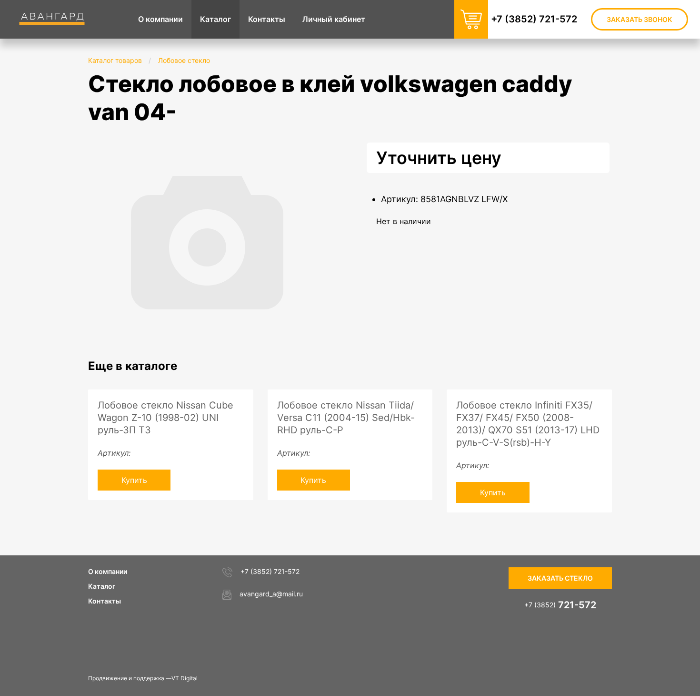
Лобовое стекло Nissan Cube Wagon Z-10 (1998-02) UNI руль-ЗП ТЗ (165, 417)
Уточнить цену (438, 157)
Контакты (104, 601)
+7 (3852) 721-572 (534, 19)
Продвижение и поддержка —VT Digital (143, 678)
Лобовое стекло (184, 60)
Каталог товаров (115, 60)
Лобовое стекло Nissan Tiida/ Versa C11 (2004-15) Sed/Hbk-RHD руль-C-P (346, 417)
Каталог (101, 586)
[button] (317, 151)
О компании (107, 571)
